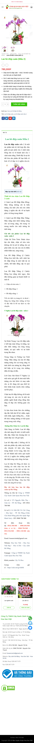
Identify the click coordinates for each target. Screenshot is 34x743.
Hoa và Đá (17, 546)
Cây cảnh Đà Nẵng (14, 656)
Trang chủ (4, 54)
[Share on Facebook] (3, 118)
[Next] (29, 29)
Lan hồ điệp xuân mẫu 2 (20, 114)
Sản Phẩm (13, 54)
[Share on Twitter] (6, 118)
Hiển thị (19, 191)
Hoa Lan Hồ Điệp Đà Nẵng (14, 111)
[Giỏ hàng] (31, 7)
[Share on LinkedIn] (13, 118)
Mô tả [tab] (5, 132)
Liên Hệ (9, 607)
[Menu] (2, 7)
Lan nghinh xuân (8, 600)
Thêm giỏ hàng (19, 104)
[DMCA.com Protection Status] (8, 688)
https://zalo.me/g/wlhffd (15, 567)
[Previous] (4, 29)
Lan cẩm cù (25, 600)
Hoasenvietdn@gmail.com (15, 653)
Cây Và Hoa (19, 560)
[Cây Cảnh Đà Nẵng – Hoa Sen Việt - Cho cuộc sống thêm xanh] (17, 7)
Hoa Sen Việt (15, 543)
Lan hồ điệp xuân (8, 114)
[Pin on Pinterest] (10, 118)
